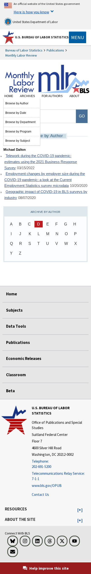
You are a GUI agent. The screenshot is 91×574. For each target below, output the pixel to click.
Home (8, 96)
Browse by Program (18, 131)
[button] (80, 510)
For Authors (52, 96)
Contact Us (40, 494)
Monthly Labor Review (21, 55)
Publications (55, 50)
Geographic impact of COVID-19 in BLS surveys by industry (45, 195)
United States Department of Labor (35, 22)
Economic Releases (23, 358)
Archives (27, 96)
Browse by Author (16, 103)
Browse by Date (15, 113)
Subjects (14, 310)
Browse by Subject (17, 140)
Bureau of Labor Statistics (23, 50)
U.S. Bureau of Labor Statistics (42, 37)
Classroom (16, 374)
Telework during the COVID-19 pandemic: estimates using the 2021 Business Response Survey (40, 162)
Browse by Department (20, 122)
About (74, 96)
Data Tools (16, 326)
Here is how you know (31, 11)
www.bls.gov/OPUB (47, 485)
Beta (10, 390)
